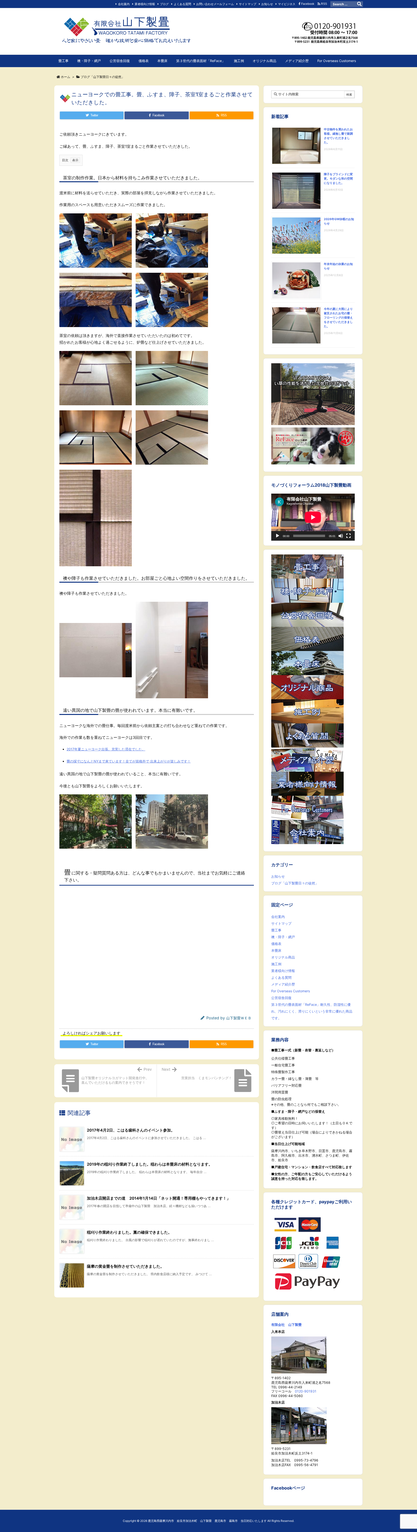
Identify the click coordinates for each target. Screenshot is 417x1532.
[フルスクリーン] (348, 535)
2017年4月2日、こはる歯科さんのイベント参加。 (131, 1130)
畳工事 (276, 930)
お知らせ (267, 4)
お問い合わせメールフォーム (215, 4)
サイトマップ (247, 4)
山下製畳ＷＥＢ (238, 1018)
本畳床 (276, 950)
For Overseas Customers (290, 991)
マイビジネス (286, 4)
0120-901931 (305, 1391)
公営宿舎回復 (281, 998)
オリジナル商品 (283, 957)
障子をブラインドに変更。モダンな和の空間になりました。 (338, 178)
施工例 (276, 964)
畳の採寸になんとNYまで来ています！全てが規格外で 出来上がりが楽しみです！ (129, 761)
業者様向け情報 (145, 4)
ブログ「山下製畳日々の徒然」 (103, 77)
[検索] (359, 4)
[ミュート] (340, 535)
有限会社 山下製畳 (286, 1324)
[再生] (277, 535)
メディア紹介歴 (283, 984)
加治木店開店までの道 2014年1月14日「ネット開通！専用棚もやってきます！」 (158, 1198)
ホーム (65, 77)
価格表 (276, 944)
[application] (313, 517)
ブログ (164, 4)
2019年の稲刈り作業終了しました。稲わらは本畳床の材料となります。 (149, 1164)
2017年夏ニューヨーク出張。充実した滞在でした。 (106, 749)
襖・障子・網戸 (283, 937)
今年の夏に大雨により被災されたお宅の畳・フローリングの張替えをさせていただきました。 (338, 317)
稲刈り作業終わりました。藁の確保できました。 (129, 1232)
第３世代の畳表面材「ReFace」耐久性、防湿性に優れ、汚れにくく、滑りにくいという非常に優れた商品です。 (311, 1011)
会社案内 (124, 4)
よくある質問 (182, 4)
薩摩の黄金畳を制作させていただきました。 (125, 1266)
